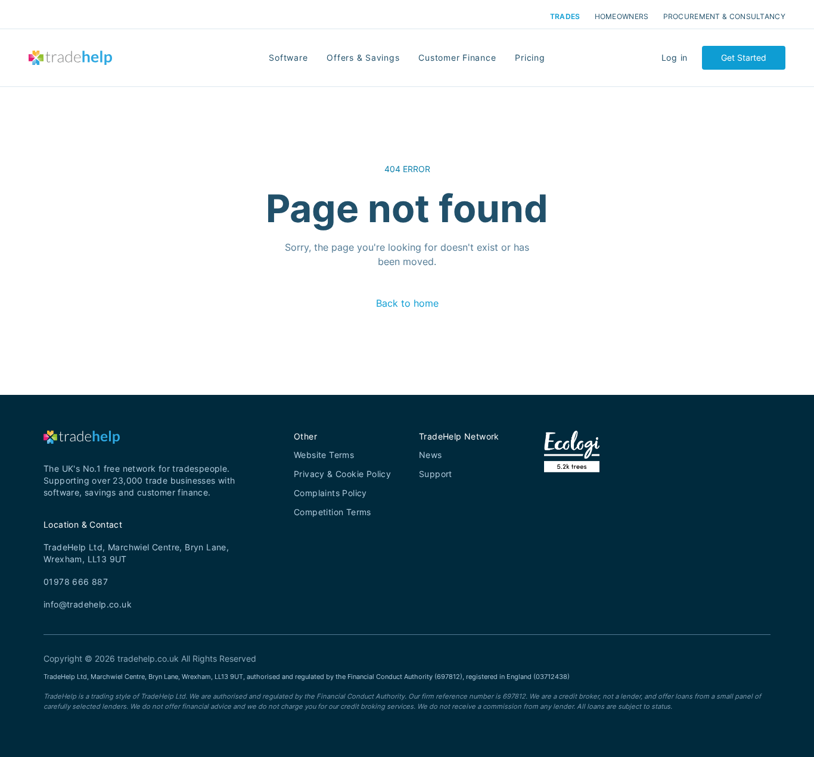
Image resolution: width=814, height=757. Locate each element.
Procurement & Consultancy (724, 16)
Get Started (743, 57)
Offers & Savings (363, 57)
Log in (674, 57)
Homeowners (622, 16)
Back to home (407, 303)
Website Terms (324, 454)
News (430, 454)
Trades (565, 16)
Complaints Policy (330, 493)
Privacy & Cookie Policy (342, 473)
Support (435, 473)
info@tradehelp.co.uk (88, 604)
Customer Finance (457, 57)
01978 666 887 (76, 581)
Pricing (530, 57)
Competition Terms (332, 512)
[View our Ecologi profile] (571, 466)
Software (288, 57)
